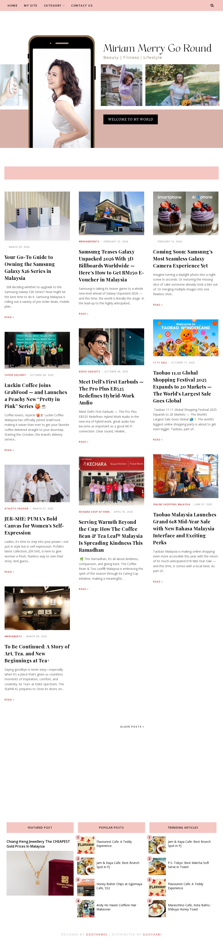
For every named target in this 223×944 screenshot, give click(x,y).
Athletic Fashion (17, 508)
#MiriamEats (13, 636)
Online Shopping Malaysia (171, 504)
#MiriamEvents (89, 241)
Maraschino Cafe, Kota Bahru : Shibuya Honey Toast (189, 907)
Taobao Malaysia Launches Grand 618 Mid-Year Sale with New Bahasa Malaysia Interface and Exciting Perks (184, 528)
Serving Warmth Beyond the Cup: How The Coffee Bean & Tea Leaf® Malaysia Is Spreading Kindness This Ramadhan (111, 536)
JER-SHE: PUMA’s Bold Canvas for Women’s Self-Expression (34, 525)
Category (53, 5)
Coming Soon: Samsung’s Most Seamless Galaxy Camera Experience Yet (183, 258)
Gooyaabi (152, 934)
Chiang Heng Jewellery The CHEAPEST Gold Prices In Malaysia (38, 844)
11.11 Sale (160, 362)
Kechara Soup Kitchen (94, 511)
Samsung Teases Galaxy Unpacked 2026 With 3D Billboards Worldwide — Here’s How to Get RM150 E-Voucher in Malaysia (111, 265)
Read (8, 317)
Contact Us (82, 5)
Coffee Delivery (15, 375)
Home (12, 5)
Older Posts (131, 726)
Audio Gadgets (89, 371)
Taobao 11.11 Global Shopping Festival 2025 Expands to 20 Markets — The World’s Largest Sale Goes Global (182, 386)
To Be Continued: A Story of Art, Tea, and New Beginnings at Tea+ (37, 653)
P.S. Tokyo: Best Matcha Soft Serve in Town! (188, 865)
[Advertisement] (111, 769)
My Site (30, 5)
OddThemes (97, 934)
